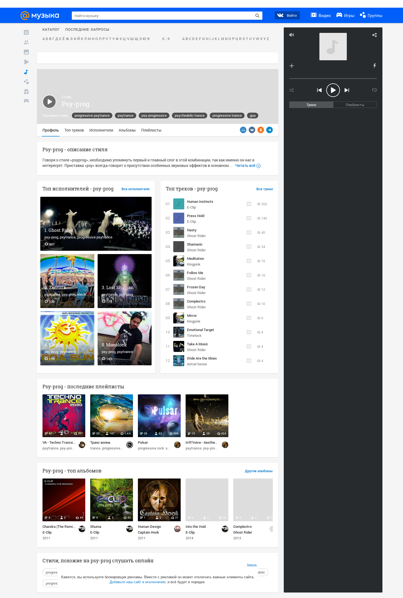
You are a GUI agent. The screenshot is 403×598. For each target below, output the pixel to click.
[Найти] (257, 16)
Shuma (95, 526)
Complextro (196, 301)
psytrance (126, 115)
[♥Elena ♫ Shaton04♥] (177, 445)
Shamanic (195, 244)
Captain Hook (148, 532)
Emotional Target (200, 329)
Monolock (116, 345)
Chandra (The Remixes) (61, 526)
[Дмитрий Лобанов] (129, 445)
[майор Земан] (82, 445)
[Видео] (26, 62)
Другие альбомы (259, 471)
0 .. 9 (165, 39)
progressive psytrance (92, 115)
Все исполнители (135, 189)
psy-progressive (154, 115)
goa (253, 115)
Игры (348, 15)
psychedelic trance (190, 115)
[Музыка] (26, 72)
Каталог (51, 29)
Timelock (194, 335)
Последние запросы (87, 29)
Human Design (149, 526)
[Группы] (26, 82)
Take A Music (197, 343)
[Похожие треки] (374, 65)
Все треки (264, 189)
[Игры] (26, 101)
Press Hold (195, 215)
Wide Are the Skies (202, 358)
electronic (85, 294)
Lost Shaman (120, 287)
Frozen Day (196, 286)
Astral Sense (197, 363)
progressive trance (227, 115)
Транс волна (100, 442)
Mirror (192, 315)
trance (95, 448)
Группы (374, 15)
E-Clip (191, 207)
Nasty (192, 229)
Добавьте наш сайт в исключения (137, 582)
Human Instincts (200, 201)
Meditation (195, 258)
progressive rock (151, 448)
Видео (324, 15)
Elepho (56, 345)
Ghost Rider (61, 230)
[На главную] (42, 15)
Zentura (57, 287)
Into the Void (196, 526)
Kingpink (193, 264)
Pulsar (143, 442)
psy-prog (51, 237)
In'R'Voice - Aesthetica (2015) (209, 442)
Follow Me (195, 272)
